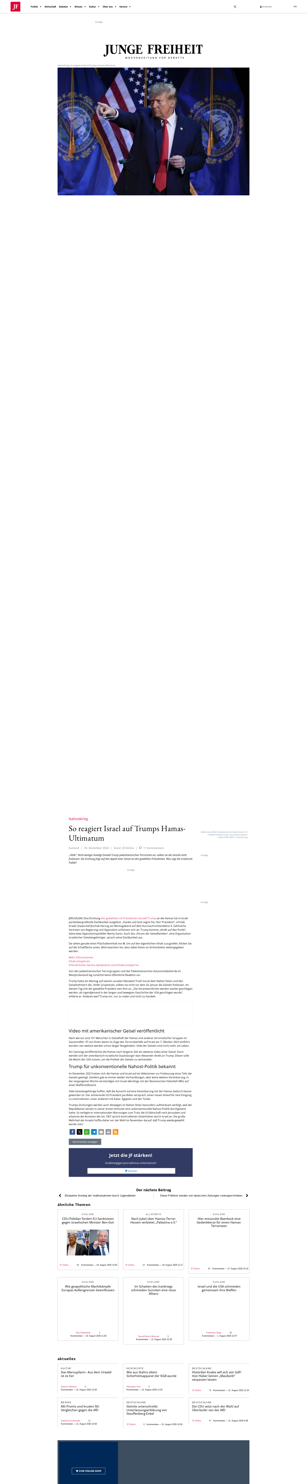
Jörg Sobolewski (83, 1332)
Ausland (74, 848)
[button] (235, 7)
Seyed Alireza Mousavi (148, 1336)
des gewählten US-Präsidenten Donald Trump (128, 918)
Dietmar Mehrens (69, 1386)
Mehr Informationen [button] (81, 957)
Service (123, 6)
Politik (34, 6)
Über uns (108, 6)
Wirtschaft (50, 6)
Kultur (92, 6)
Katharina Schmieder (70, 1420)
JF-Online (63, 1265)
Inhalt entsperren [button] (79, 961)
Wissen (78, 6)
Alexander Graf (133, 1386)
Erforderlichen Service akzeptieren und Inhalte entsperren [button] (104, 965)
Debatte (63, 6)
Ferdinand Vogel (213, 1332)
